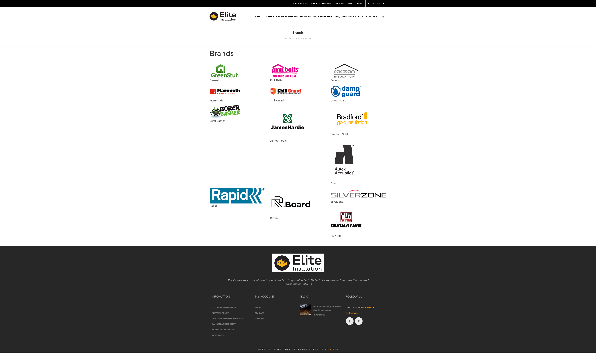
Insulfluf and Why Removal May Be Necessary (327, 308)
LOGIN (350, 3)
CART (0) (359, 3)
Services (305, 16)
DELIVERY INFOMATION (224, 307)
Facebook (366, 307)
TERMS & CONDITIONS (223, 329)
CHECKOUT (261, 318)
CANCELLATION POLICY (224, 324)
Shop (296, 38)
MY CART (259, 313)
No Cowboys (352, 313)
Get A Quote (378, 3)
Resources (349, 16)
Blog (361, 16)
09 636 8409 (339, 3)
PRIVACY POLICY (220, 313)
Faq (337, 16)
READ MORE (319, 314)
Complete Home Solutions (281, 16)
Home (288, 38)
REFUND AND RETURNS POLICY (228, 318)
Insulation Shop (323, 16)
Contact (371, 16)
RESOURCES (218, 335)
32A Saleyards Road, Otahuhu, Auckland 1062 (311, 3)
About (259, 16)
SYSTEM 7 (334, 349)
